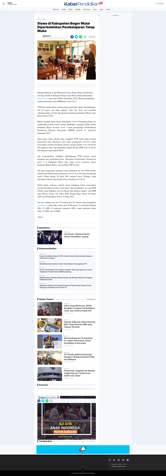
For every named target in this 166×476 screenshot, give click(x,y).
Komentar (92, 37)
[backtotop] (83, 471)
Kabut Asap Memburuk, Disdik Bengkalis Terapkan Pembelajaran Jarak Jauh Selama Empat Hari (79, 308)
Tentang (113, 464)
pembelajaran (42, 98)
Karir (94, 9)
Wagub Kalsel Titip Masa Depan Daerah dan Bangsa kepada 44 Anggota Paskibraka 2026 (66, 279)
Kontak (120, 464)
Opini (101, 9)
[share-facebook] (72, 36)
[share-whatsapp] (80, 36)
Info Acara (86, 9)
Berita (64, 9)
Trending (160, 3)
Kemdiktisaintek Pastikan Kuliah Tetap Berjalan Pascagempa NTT (63, 264)
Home (39, 19)
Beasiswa (56, 9)
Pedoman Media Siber (119, 466)
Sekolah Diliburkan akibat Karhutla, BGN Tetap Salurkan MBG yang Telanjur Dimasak (80, 324)
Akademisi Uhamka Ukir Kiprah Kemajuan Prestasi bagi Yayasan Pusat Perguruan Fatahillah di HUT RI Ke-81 (65, 286)
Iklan (124, 464)
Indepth (78, 9)
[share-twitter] (76, 36)
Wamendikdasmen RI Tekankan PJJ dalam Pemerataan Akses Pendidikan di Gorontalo (78, 340)
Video (108, 9)
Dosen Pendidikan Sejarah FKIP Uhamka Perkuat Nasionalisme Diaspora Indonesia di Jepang (66, 257)
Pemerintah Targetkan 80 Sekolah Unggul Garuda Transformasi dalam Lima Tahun (79, 373)
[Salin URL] (85, 36)
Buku (70, 9)
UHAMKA (115, 15)
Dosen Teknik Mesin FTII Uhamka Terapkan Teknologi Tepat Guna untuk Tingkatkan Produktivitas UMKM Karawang (66, 271)
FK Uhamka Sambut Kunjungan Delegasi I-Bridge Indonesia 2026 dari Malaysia (79, 357)
